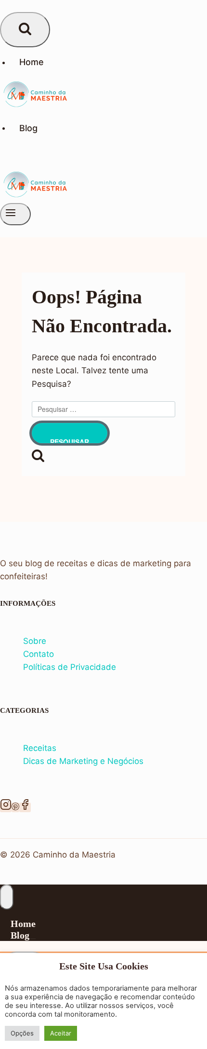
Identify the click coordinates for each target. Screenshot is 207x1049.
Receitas (39, 748)
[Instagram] (6, 807)
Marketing (79, 761)
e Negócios (121, 761)
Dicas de (41, 761)
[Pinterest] (15, 807)
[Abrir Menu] (15, 214)
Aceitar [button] (60, 1033)
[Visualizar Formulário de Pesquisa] (25, 29)
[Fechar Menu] (6, 897)
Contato (38, 654)
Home (31, 62)
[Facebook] (25, 807)
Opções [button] (22, 1033)
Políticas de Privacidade (69, 667)
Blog (28, 128)
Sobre (34, 641)
